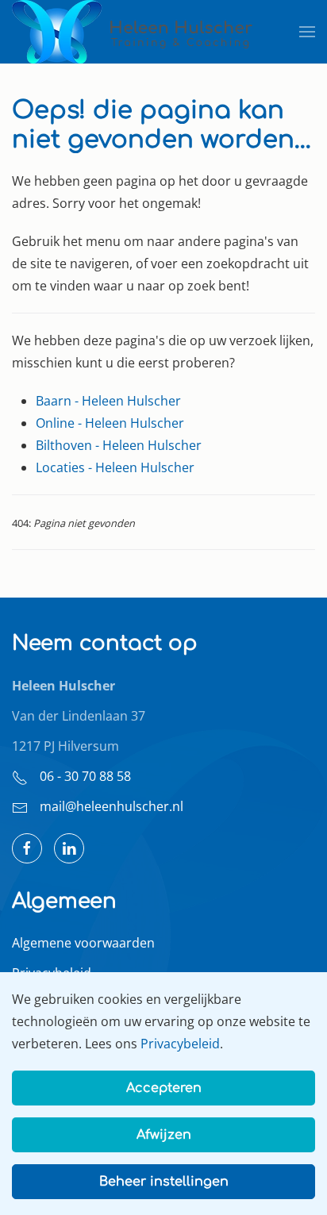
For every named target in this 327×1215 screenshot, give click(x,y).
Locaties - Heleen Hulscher (115, 467)
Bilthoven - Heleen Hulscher (119, 445)
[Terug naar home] (133, 31)
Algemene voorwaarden (83, 943)
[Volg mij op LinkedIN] (69, 848)
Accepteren (164, 1088)
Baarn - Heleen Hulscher (108, 400)
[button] (307, 31)
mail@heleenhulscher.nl (111, 806)
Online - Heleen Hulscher (110, 423)
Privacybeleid (180, 1043)
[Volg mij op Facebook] (27, 848)
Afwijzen (164, 1135)
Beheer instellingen (164, 1182)
